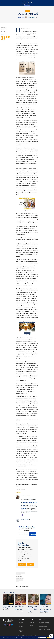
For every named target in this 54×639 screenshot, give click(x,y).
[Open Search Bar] (52, 2)
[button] (51, 636)
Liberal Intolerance (19, 578)
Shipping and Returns (21, 628)
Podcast (15, 2)
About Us (21, 622)
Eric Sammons (6, 609)
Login (46, 2)
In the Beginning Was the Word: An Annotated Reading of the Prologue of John (29, 504)
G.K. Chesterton (19, 576)
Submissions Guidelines (21, 624)
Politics (17, 581)
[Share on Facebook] (4, 37)
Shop (37, 2)
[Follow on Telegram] (12, 625)
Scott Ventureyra (44, 612)
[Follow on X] (7, 625)
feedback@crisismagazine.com (45, 622)
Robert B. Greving (19, 611)
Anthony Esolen (21, 17)
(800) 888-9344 (44, 626)
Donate (41, 2)
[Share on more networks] (4, 39)
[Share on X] (2, 37)
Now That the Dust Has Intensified (19, 607)
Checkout (31, 625)
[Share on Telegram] (6, 37)
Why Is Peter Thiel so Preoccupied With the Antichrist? (45, 608)
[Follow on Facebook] (5, 625)
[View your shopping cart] (49, 2)
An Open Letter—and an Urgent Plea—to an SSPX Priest (33, 608)
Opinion (6, 2)
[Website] (22, 515)
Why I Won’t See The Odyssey (8, 607)
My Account (31, 622)
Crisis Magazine (31, 17)
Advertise (21, 626)
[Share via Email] (9, 37)
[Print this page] (2, 39)
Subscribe (33, 534)
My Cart (30, 623)
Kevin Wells (30, 612)
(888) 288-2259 (44, 627)
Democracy (18, 574)
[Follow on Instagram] (9, 625)
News (10, 2)
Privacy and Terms (21, 631)
